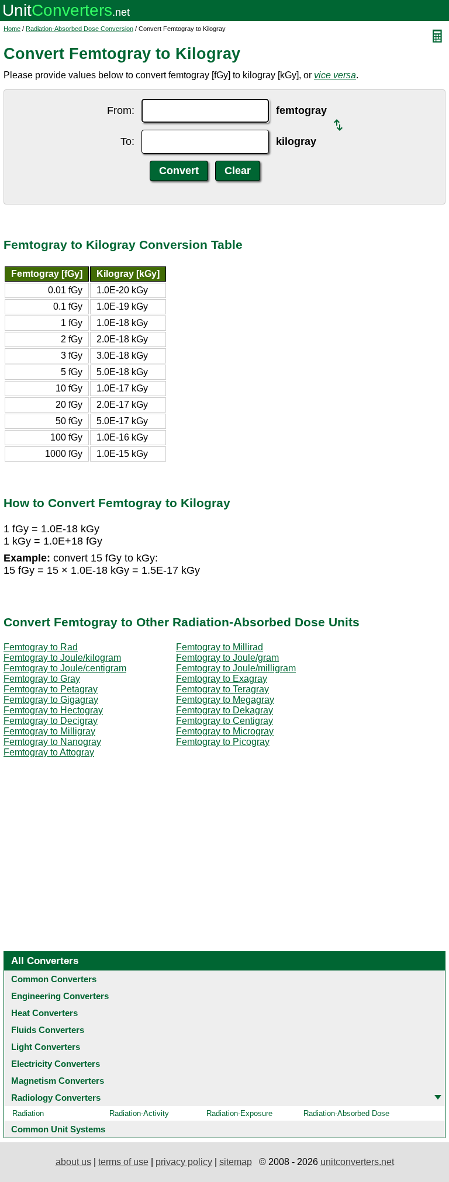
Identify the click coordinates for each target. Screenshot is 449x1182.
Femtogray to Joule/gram (227, 658)
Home (12, 28)
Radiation (28, 1113)
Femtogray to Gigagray (51, 700)
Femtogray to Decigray (51, 721)
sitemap (235, 1162)
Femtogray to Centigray (224, 721)
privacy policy (184, 1162)
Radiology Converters (56, 1098)
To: (127, 141)
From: (120, 110)
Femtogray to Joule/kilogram (62, 658)
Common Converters (53, 979)
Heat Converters (44, 1013)
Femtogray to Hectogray (53, 710)
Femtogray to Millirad (219, 647)
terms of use (123, 1162)
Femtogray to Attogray (49, 752)
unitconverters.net (357, 1162)
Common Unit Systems (58, 1129)
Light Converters (45, 1047)
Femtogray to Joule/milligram (236, 668)
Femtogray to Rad (41, 647)
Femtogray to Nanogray (52, 742)
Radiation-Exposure (239, 1113)
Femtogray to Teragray (222, 689)
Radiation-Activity (139, 1113)
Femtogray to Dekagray (224, 710)
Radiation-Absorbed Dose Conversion (79, 28)
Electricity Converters (55, 1064)
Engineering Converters (60, 996)
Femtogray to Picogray (223, 742)
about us (73, 1162)
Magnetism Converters (57, 1081)
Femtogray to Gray (42, 679)
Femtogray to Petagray (51, 689)
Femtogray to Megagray (225, 700)
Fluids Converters (47, 1030)
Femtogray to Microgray (225, 731)
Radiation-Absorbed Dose (346, 1113)
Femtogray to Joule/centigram (65, 668)
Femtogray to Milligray (49, 731)
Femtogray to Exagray (221, 679)
